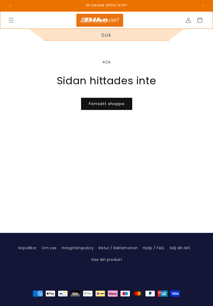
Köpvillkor (27, 248)
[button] (11, 20)
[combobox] (106, 34)
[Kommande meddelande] (203, 5)
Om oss (49, 248)
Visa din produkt (106, 259)
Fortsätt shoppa (106, 103)
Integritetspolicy (78, 248)
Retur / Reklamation (118, 248)
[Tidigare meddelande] (10, 5)
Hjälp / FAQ (153, 248)
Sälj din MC (180, 248)
